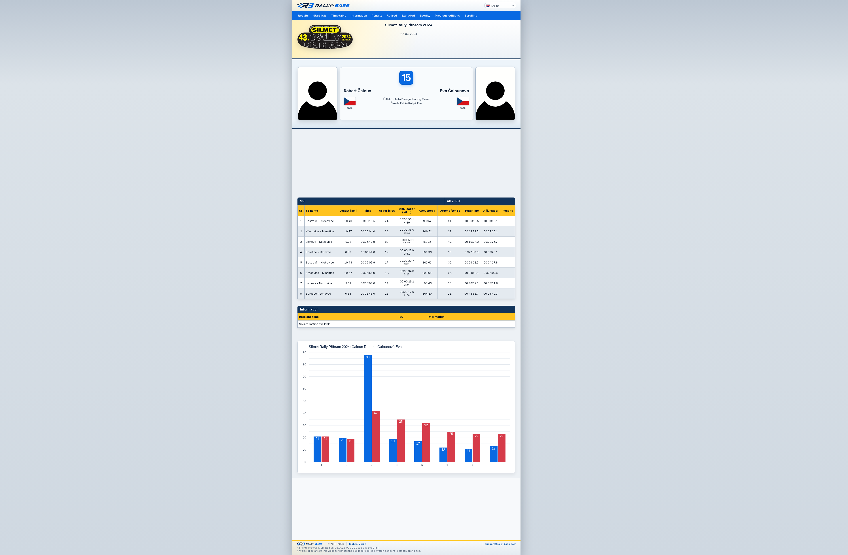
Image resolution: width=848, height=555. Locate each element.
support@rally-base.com (500, 544)
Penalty (376, 15)
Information (359, 15)
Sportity (424, 15)
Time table (338, 15)
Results (303, 15)
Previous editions (447, 15)
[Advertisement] (539, 68)
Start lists (320, 15)
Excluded (408, 15)
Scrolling (470, 15)
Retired (392, 15)
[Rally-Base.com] (324, 5)
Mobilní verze (357, 544)
